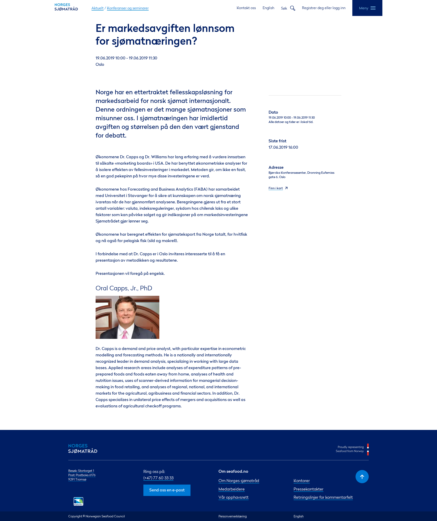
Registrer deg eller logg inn (324, 7)
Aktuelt (97, 8)
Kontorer (302, 480)
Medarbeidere (231, 489)
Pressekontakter (308, 489)
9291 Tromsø (77, 479)
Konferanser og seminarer (128, 8)
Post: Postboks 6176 (82, 475)
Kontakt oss (246, 7)
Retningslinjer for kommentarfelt (323, 497)
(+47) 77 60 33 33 (158, 477)
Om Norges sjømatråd (238, 480)
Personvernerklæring (232, 516)
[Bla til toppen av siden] (362, 476)
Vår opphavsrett (233, 497)
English (268, 7)
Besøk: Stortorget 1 (81, 470)
